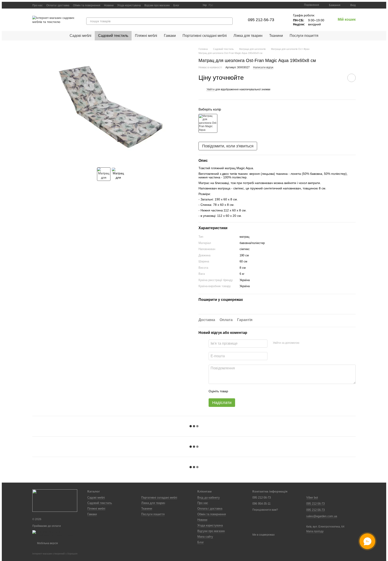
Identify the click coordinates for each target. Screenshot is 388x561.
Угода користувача (129, 5)
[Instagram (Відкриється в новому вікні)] (185, 5)
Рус (211, 5)
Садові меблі (80, 36)
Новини (109, 5)
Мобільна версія (47, 543)
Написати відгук (263, 67)
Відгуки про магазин (157, 5)
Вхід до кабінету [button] (208, 497)
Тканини (276, 36)
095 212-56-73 (261, 20)
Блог (176, 5)
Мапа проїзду (315, 531)
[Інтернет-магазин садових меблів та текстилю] (54, 500)
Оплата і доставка (57, 5)
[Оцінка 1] (235, 391)
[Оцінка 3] (250, 391)
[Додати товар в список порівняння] (339, 78)
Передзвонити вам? (265, 509)
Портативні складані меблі (205, 36)
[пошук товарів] (229, 21)
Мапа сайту (205, 536)
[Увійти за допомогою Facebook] (304, 343)
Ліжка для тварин (248, 36)
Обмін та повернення (86, 5)
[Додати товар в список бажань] (351, 78)
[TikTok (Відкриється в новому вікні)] (191, 5)
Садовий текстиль (113, 36)
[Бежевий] (207, 123)
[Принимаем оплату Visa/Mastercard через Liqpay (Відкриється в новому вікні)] (56, 533)
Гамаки (170, 36)
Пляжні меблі (146, 36)
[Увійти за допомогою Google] (311, 343)
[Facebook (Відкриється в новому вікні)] (196, 5)
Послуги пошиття (304, 36)
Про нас (37, 5)
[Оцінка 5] (264, 391)
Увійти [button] (211, 89)
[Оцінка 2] (242, 391)
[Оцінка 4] (257, 391)
